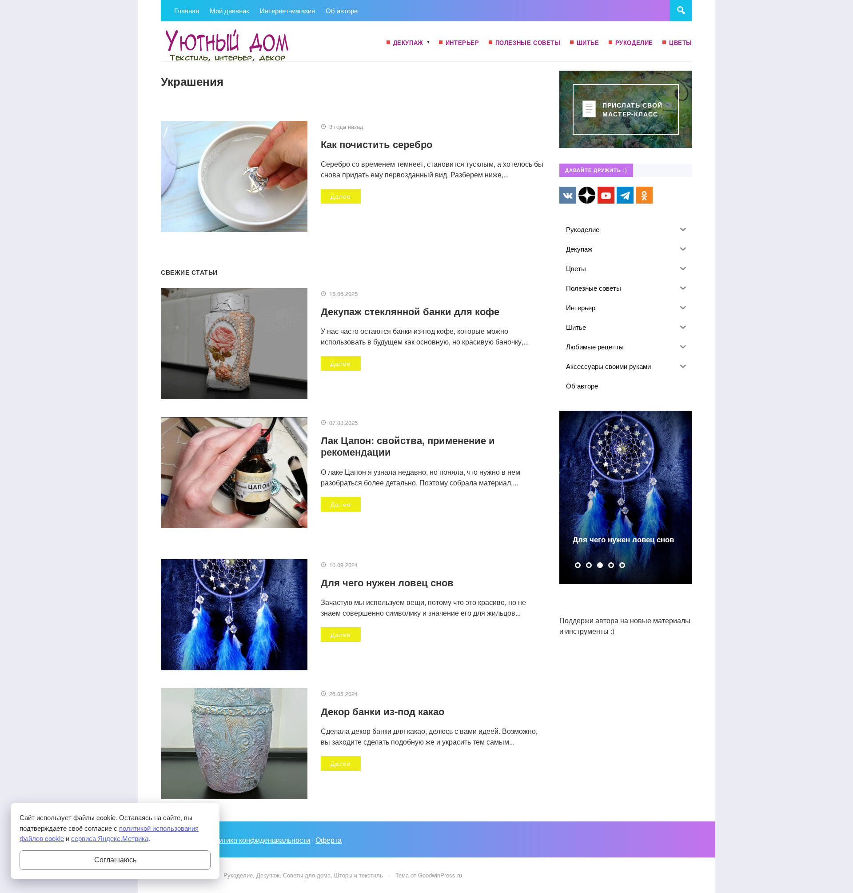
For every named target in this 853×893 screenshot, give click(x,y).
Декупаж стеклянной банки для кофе (410, 311)
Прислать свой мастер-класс (632, 109)
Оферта (328, 840)
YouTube (606, 195)
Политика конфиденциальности (258, 840)
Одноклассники (644, 195)
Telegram (625, 195)
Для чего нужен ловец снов (387, 582)
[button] (578, 565)
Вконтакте (567, 195)
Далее (341, 196)
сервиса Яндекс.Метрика (109, 838)
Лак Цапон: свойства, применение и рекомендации (408, 446)
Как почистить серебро (376, 144)
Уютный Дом (227, 46)
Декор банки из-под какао (382, 711)
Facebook (586, 195)
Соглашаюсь (115, 860)
